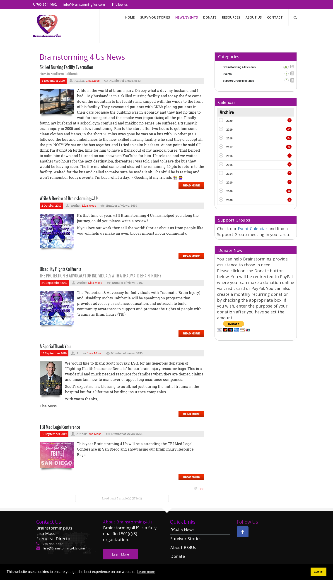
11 (289, 191)
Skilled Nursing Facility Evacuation (66, 67)
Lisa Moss (93, 81)
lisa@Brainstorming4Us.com (64, 548)
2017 (229, 147)
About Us (254, 17)
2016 (229, 156)
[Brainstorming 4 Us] (47, 26)
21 (286, 66)
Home (130, 17)
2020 (229, 120)
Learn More (120, 554)
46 (288, 129)
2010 (229, 182)
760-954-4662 (46, 4)
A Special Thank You (55, 346)
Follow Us (120, 4)
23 (288, 138)
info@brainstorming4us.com (84, 4)
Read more (191, 185)
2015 (229, 165)
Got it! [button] (318, 572)
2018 (229, 138)
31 (288, 147)
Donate (210, 17)
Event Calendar (253, 228)
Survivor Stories (155, 17)
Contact (275, 17)
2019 (229, 129)
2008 (229, 200)
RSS (201, 489)
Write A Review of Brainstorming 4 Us (69, 198)
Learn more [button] (146, 572)
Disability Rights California (60, 269)
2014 (229, 173)
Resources (231, 17)
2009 (229, 191)
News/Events (186, 17)
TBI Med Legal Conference (60, 427)
